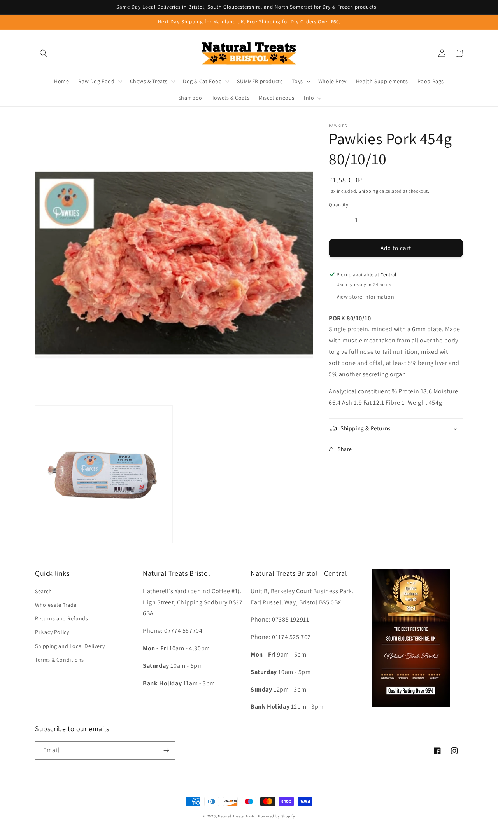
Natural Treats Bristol (237, 816)
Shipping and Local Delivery (70, 646)
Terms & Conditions (59, 659)
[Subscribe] (166, 750)
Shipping (369, 191)
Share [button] (345, 448)
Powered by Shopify (276, 816)
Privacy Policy (52, 632)
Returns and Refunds (61, 618)
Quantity (338, 204)
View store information (365, 296)
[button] (43, 53)
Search (43, 591)
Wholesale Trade (56, 604)
